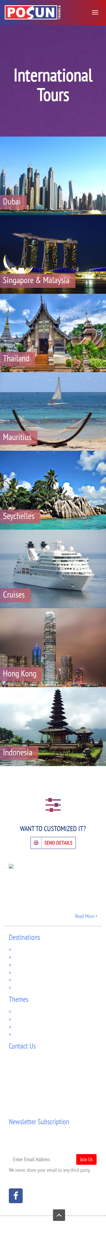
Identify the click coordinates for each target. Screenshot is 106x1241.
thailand (22, 964)
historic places (27, 1026)
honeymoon (25, 1018)
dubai (19, 949)
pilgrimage (24, 1011)
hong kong (24, 972)
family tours (25, 1034)
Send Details (58, 842)
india (18, 979)
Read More (85, 916)
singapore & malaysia (34, 956)
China (19, 987)
